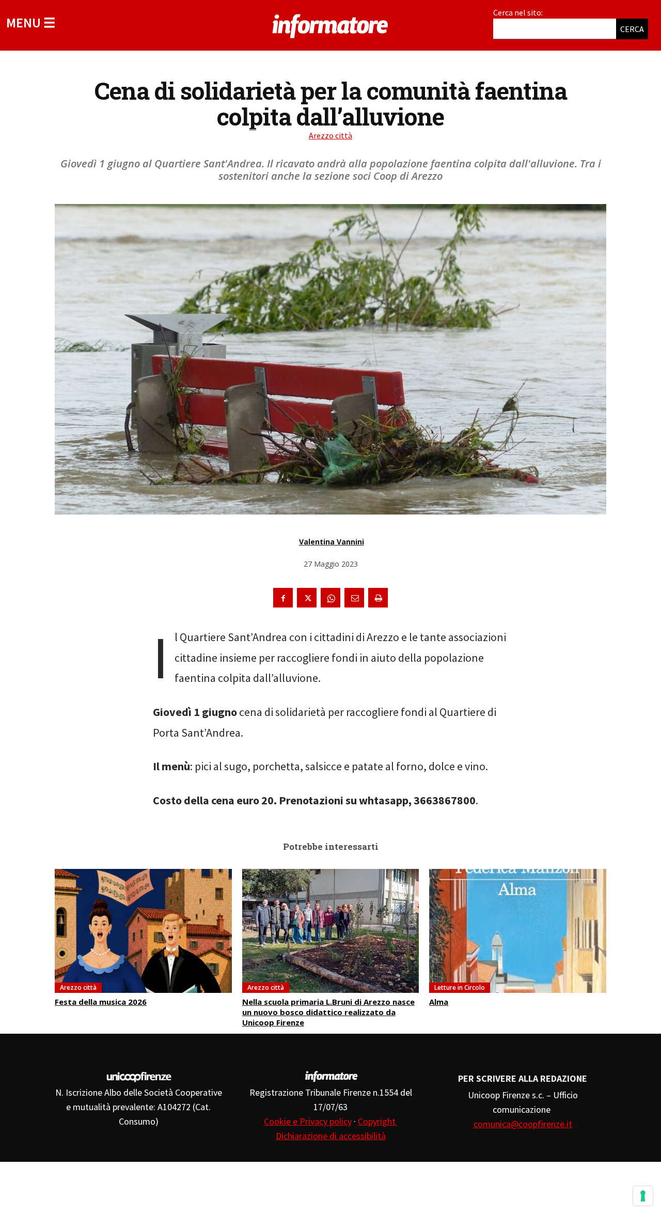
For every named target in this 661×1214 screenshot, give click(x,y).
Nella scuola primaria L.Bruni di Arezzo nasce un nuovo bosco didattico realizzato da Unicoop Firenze (328, 1012)
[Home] (330, 24)
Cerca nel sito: (518, 12)
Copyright (378, 1121)
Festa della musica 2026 (101, 1002)
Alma (438, 1002)
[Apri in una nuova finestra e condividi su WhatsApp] (330, 597)
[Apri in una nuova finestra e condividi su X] (306, 597)
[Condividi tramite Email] (354, 597)
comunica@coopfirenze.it (523, 1124)
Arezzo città (330, 135)
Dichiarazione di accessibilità (331, 1136)
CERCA (632, 29)
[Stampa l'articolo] (378, 597)
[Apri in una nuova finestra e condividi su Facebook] (283, 597)
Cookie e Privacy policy (308, 1121)
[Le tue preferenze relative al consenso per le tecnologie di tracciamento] (643, 1196)
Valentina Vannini (331, 542)
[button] (30, 22)
